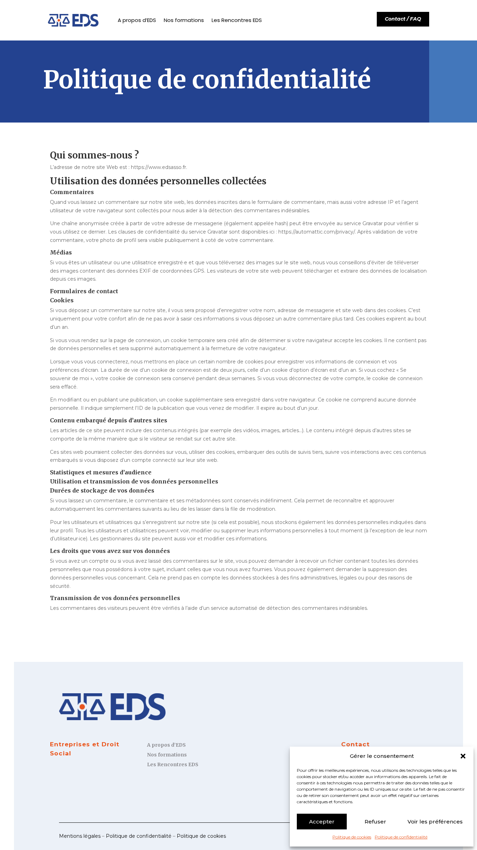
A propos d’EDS (137, 20)
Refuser (375, 821)
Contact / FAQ (403, 19)
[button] (463, 756)
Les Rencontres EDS (237, 20)
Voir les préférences (435, 821)
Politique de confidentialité (401, 837)
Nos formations (184, 20)
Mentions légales (80, 836)
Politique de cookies (351, 837)
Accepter (322, 821)
